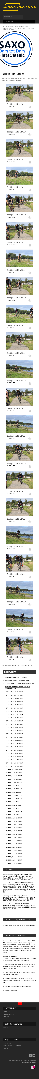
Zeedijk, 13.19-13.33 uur (14, 847)
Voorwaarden (8, 1014)
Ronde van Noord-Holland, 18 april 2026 (20, 683)
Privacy (6, 1016)
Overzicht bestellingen (12, 1046)
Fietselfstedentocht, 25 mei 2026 (17, 680)
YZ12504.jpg (11, 189)
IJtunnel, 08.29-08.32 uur (14, 727)
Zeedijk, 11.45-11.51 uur (14, 808)
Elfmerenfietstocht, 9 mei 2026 (16, 677)
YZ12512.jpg (11, 410)
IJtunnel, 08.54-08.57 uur (14, 756)
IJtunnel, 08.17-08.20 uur (14, 714)
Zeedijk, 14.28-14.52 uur (14, 860)
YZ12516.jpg (11, 521)
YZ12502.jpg (11, 134)
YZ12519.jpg (11, 604)
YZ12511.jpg (11, 383)
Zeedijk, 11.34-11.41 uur (14, 802)
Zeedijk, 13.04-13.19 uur (14, 844)
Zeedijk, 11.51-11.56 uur (14, 811)
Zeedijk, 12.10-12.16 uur (14, 821)
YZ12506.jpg (11, 245)
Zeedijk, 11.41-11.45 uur (14, 805)
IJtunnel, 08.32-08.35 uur (14, 730)
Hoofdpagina (8, 26)
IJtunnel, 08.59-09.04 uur (14, 763)
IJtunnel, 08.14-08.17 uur (14, 711)
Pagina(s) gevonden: (8, 665)
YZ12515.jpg (11, 493)
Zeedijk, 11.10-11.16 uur (14, 789)
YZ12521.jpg (11, 659)
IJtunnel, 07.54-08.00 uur (14, 698)
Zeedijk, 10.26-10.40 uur (14, 776)
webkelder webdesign (29, 1062)
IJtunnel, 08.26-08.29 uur (14, 724)
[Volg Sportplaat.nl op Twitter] (34, 1056)
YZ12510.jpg (11, 355)
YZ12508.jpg (11, 300)
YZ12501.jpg (11, 106)
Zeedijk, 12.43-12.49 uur (14, 834)
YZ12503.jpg (11, 162)
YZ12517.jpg (11, 549)
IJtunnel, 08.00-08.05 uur (14, 701)
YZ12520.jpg (11, 632)
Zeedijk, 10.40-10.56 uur (14, 779)
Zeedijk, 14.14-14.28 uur (14, 857)
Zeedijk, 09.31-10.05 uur (14, 769)
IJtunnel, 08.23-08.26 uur (14, 721)
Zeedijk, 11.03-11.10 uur (14, 785)
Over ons (6, 1012)
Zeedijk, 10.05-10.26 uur (14, 773)
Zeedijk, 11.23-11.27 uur (14, 795)
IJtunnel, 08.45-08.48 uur (14, 747)
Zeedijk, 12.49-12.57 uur (14, 837)
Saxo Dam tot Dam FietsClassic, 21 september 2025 (17, 687)
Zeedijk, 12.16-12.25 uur (14, 824)
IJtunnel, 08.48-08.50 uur (14, 750)
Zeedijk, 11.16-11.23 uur (14, 792)
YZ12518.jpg (11, 576)
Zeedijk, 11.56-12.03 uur (14, 815)
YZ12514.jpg (11, 466)
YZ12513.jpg (11, 438)
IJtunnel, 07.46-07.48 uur (14, 692)
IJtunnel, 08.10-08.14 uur (14, 708)
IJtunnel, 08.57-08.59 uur (14, 760)
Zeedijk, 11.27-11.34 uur (14, 798)
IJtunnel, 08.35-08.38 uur (14, 734)
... (27, 79)
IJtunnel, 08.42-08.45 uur (14, 743)
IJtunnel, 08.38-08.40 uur (14, 737)
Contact (6, 1027)
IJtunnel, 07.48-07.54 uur (14, 695)
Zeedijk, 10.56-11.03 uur (14, 782)
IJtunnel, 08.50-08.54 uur (14, 753)
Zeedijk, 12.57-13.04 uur (14, 840)
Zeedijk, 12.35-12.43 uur (14, 831)
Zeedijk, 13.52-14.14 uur (14, 853)
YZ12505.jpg (11, 217)
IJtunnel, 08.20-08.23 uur (14, 718)
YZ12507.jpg (11, 272)
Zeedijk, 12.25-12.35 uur (14, 827)
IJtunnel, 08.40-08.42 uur (14, 740)
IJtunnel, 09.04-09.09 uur (14, 766)
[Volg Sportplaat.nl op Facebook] (30, 1056)
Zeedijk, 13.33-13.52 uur (14, 850)
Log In (5, 1048)
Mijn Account (8, 1043)
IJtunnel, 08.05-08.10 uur (14, 705)
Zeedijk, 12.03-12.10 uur (14, 818)
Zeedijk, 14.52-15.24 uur (14, 863)
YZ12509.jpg (11, 327)
